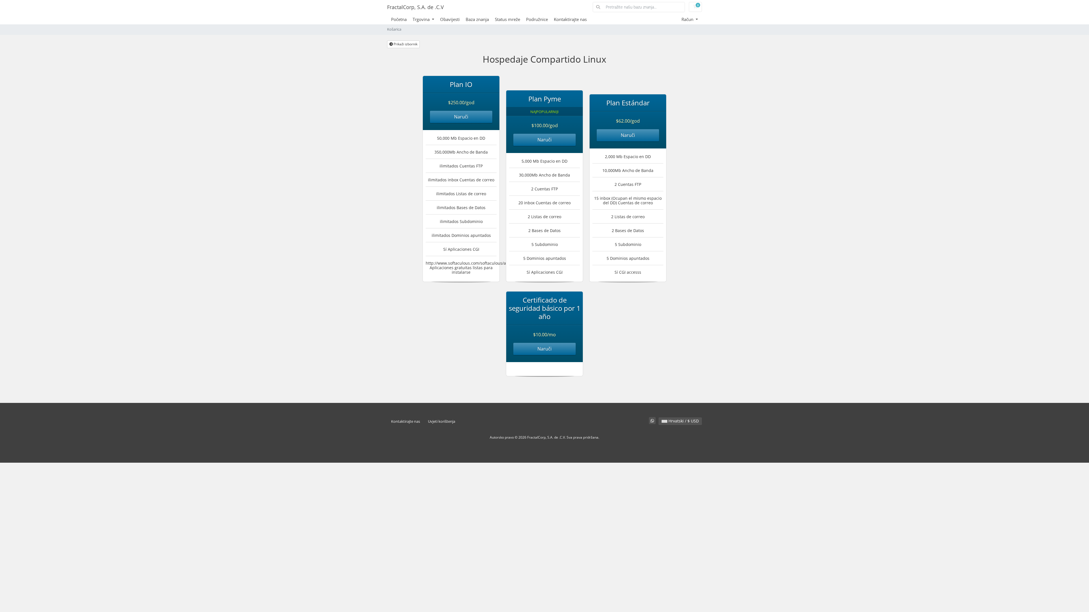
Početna (399, 19)
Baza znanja (477, 19)
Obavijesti (450, 19)
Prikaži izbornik (405, 44)
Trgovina (422, 19)
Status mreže (507, 19)
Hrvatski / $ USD (683, 421)
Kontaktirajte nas (570, 19)
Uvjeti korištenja (441, 421)
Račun (688, 19)
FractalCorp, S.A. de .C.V (415, 7)
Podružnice (537, 19)
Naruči (461, 117)
